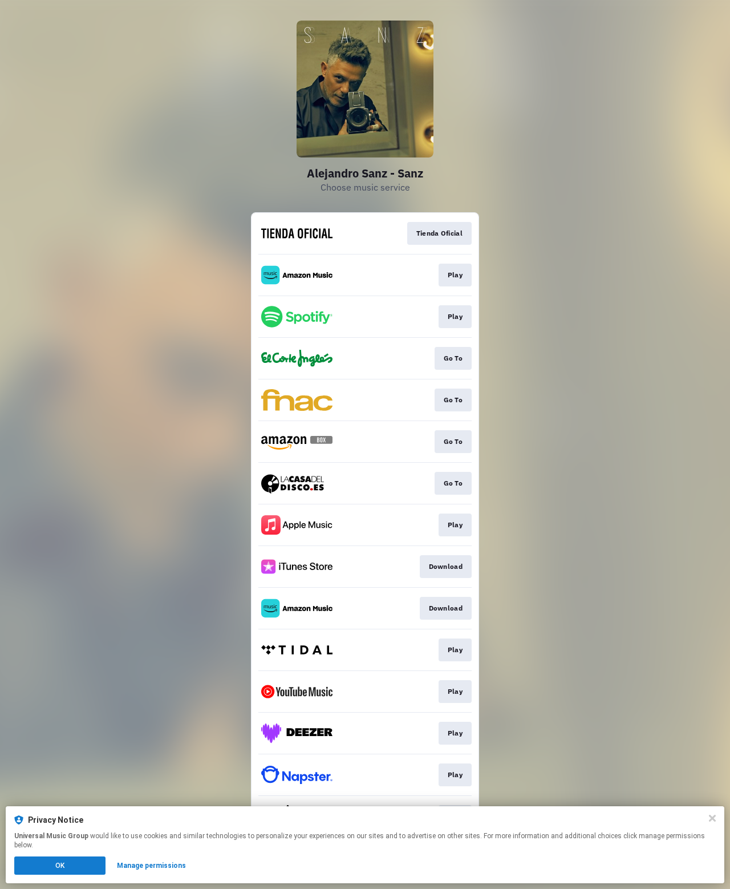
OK (59, 866)
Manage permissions (151, 866)
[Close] (712, 818)
